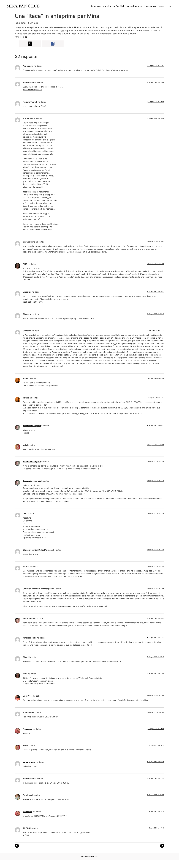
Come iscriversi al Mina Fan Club (107, 6)
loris (25, 36)
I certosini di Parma (154, 6)
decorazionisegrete (32, 425)
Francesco (27, 729)
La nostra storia (134, 6)
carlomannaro (29, 762)
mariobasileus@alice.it (32, 90)
